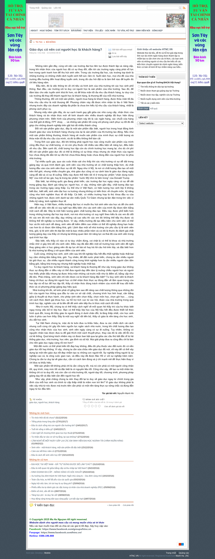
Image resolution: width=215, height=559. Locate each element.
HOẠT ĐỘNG (46, 30)
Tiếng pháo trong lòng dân (43, 421)
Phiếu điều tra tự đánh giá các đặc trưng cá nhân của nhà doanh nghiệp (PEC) (67, 487)
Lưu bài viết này (119, 56)
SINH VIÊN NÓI (143, 30)
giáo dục (33, 402)
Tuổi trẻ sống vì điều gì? (42, 429)
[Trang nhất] (30, 42)
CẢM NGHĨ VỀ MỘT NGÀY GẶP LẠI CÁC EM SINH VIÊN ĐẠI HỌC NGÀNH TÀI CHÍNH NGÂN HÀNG (77, 441)
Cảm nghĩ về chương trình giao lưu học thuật (51, 433)
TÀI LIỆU (99, 30)
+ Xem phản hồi (113, 505)
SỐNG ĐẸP (157, 30)
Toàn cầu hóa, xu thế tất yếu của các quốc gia (52, 479)
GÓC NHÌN (110, 30)
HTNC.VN (134, 556)
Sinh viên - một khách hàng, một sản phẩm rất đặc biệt (56, 447)
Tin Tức (39, 42)
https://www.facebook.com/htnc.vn (61, 532)
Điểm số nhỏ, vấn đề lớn (42, 491)
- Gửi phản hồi (128, 505)
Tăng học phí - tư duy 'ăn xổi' (44, 495)
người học (43, 402)
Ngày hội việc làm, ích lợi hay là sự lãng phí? (51, 483)
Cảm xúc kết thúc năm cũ (42, 451)
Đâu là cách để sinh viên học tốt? (46, 455)
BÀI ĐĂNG (76, 30)
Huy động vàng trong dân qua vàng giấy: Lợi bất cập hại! (57, 499)
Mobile (47, 553)
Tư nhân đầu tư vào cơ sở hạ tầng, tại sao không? (54, 437)
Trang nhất (34, 8)
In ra (114, 53)
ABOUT (34, 30)
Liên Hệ (57, 8)
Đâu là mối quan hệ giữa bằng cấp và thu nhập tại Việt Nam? (59, 468)
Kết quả (153, 108)
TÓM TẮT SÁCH (61, 30)
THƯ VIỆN (88, 30)
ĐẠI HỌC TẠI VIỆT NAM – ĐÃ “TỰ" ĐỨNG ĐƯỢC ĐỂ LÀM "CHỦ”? (61, 464)
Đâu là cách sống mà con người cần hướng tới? (53, 425)
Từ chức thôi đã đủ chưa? (43, 418)
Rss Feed (184, 7)
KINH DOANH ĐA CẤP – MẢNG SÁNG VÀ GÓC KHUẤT (56, 472)
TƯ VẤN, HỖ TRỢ (125, 30)
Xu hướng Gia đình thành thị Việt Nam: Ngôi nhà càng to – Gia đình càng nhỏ (66, 476)
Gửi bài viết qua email (122, 49)
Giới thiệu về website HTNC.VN (155, 49)
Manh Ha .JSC (182, 556)
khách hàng (54, 402)
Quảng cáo (46, 8)
